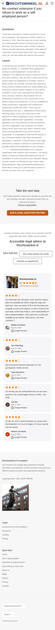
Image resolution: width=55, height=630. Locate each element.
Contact (5, 586)
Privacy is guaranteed (27, 205)
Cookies (5, 535)
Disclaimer (6, 531)
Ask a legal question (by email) (36, 254)
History (5, 578)
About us (6, 570)
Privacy (5, 539)
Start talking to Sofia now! (13, 566)
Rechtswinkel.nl (12, 621)
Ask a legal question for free (27, 213)
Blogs (4, 574)
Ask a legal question (10, 558)
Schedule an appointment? (13, 562)
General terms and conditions (14, 527)
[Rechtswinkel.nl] (24, 3)
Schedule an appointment (27, 261)
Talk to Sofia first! (10, 253)
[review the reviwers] (12, 330)
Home (4, 554)
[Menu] (3, 3)
